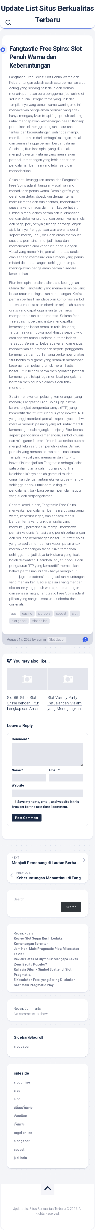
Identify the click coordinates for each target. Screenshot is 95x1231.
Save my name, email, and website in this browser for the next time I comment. (45, 804)
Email (54, 770)
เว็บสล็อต (20, 1116)
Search (19, 899)
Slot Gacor (57, 639)
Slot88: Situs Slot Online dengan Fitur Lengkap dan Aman (23, 703)
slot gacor (19, 621)
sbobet (61, 613)
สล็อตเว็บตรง (23, 1107)
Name (17, 770)
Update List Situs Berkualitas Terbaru (47, 14)
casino (27, 613)
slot (74, 613)
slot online (39, 621)
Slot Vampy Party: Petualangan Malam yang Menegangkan (65, 703)
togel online (23, 1133)
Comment (20, 739)
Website (18, 785)
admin (41, 639)
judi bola (44, 613)
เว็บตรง (19, 1124)
